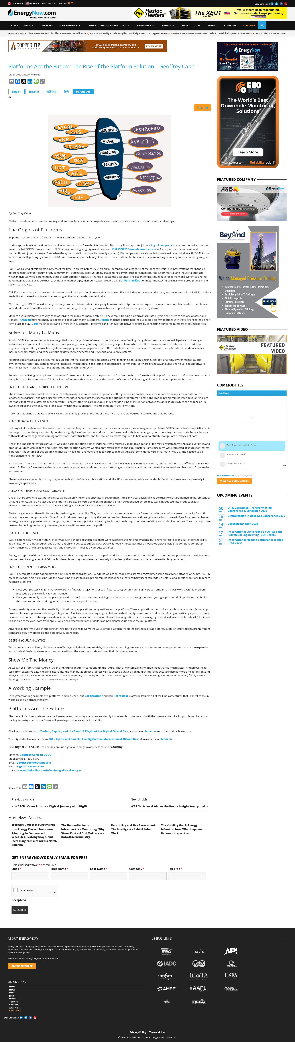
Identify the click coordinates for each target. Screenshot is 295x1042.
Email (16, 868)
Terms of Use (157, 1032)
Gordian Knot (133, 280)
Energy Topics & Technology (107, 25)
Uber (34, 323)
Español (34, 91)
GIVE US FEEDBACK (22, 966)
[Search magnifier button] (262, 25)
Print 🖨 (202, 107)
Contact (212, 25)
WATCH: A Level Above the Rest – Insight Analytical (168, 806)
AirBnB (104, 319)
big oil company (161, 245)
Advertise (230, 25)
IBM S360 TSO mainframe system (134, 249)
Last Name (99, 868)
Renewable (144, 25)
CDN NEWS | (18, 3)
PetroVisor (121, 696)
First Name (59, 868)
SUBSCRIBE (248, 25)
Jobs (197, 25)
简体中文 (51, 91)
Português (83, 91)
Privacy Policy (138, 1032)
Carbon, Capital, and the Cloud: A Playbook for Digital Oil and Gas (84, 731)
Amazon (25, 319)
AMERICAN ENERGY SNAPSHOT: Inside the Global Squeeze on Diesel (195, 33)
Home (14, 25)
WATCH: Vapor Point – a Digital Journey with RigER (51, 806)
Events (166, 25)
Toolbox (13, 1001)
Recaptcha (19, 899)
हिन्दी (66, 91)
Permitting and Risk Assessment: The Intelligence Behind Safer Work (133, 829)
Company (136, 868)
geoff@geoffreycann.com (34, 762)
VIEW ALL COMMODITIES (234, 480)
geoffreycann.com (31, 766)
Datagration (93, 696)
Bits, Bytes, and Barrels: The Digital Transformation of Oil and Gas (93, 739)
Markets (47, 25)
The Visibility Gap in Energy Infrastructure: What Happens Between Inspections (181, 829)
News (27, 25)
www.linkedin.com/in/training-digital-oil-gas (50, 770)
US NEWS (34, 3)
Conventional (68, 25)
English (16, 91)
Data (185, 25)
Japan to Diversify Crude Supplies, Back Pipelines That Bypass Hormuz (113, 33)
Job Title (176, 868)
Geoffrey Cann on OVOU (36, 755)
